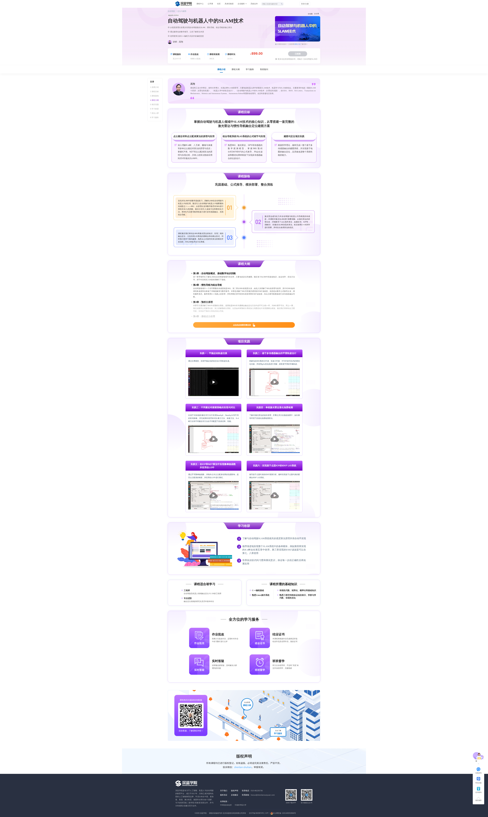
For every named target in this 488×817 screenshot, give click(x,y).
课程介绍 (297, 44)
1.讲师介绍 (154, 87)
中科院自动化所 (226, 805)
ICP (266, 813)
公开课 (210, 4)
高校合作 (254, 4)
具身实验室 (229, 4)
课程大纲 (236, 69)
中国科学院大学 (240, 805)
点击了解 (278, 732)
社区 (219, 4)
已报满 (298, 54)
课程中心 (200, 4)
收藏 (310, 14)
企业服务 (241, 4)
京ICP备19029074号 (256, 813)
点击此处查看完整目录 (242, 325)
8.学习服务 (154, 117)
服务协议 (223, 795)
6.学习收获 (154, 109)
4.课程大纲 (154, 100)
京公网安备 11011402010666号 (284, 813)
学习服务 (250, 69)
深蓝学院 (203, 813)
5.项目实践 (154, 104)
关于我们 (223, 791)
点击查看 (247, 704)
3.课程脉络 (154, 96)
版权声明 (234, 791)
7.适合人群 (154, 113)
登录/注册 (305, 4)
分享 (317, 14)
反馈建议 (234, 795)
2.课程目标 (154, 91)
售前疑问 (264, 69)
